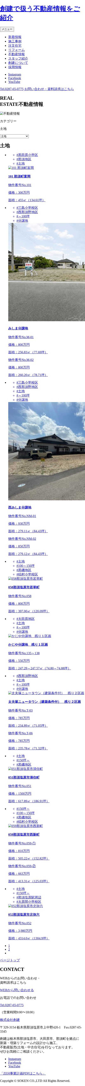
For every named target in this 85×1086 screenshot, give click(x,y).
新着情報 (14, 37)
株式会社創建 (10, 1020)
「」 (23, 1073)
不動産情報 (16, 54)
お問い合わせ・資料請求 (49, 89)
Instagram (14, 74)
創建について (18, 62)
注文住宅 (14, 45)
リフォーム (16, 50)
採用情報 (14, 67)
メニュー (7, 29)
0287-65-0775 (12, 89)
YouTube (14, 82)
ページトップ (10, 960)
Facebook (14, 78)
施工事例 (14, 41)
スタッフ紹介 (18, 58)
